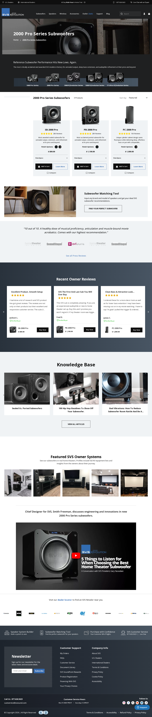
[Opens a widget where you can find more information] (142, 707)
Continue (54, 378)
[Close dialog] (117, 331)
